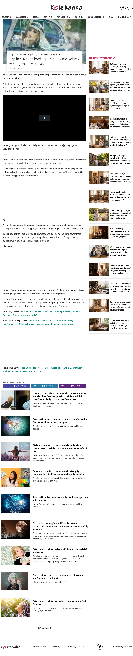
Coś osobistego (96, 17)
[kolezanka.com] (66, 7)
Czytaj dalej (44, 628)
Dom (111, 17)
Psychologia (63, 17)
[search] (130, 7)
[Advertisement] (110, 37)
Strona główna (39, 646)
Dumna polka (124, 17)
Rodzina (79, 17)
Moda (36, 17)
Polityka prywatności (74, 646)
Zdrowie (48, 17)
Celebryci (6, 17)
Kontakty (55, 646)
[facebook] (123, 7)
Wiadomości (22, 17)
